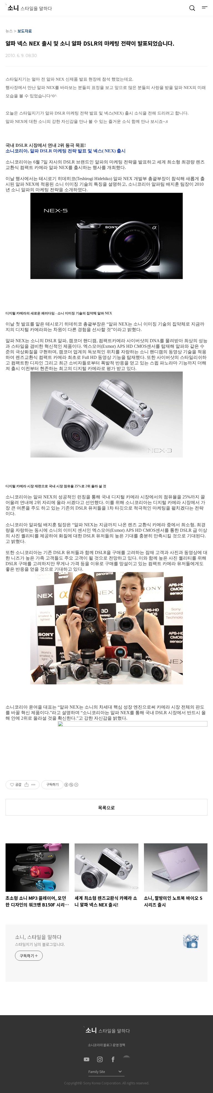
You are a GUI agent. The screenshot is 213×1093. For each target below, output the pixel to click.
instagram (100, 1059)
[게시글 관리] (33, 785)
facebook (113, 1059)
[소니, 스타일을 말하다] (29, 7)
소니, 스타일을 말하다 (38, 936)
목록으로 (106, 807)
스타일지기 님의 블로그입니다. (40, 944)
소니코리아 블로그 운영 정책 (106, 1044)
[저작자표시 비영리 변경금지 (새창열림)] (71, 785)
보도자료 (24, 31)
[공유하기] (26, 785)
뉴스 (9, 31)
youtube (86, 1059)
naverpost (126, 1059)
